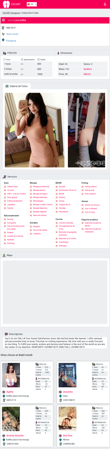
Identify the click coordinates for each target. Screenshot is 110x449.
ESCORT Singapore (11, 13)
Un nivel (10, 190)
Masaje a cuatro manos (42, 204)
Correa (61, 201)
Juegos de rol (64, 204)
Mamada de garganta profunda (68, 233)
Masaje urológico (40, 194)
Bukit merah (12, 34)
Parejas (10, 232)
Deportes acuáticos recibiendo (93, 230)
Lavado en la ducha (15, 236)
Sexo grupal (12, 197)
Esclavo (62, 197)
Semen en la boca (92, 205)
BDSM (61, 194)
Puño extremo (90, 194)
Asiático (88, 69)
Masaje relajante (40, 212)
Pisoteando (63, 212)
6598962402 (69, 444)
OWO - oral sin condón (16, 194)
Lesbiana (37, 234)
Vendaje (62, 208)
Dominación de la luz (67, 190)
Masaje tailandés (40, 197)
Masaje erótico (39, 190)
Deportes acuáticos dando (93, 224)
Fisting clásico (91, 186)
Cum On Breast (91, 208)
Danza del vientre (40, 230)
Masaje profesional (41, 186)
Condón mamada (66, 223)
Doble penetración (14, 201)
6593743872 (69, 400)
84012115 (11, 400)
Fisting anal (89, 190)
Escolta (10, 219)
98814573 (10, 28)
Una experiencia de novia (67, 227)
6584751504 (12, 444)
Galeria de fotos (18, 86)
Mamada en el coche (67, 238)
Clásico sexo (12, 186)
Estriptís (36, 226)
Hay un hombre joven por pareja (15, 227)
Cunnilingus (63, 242)
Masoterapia (38, 201)
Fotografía (11, 223)
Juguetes (11, 204)
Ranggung (11, 40)
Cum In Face (90, 212)
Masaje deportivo (40, 208)
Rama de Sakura (40, 215)
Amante (62, 186)
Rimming (10, 243)
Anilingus (63, 246)
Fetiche (10, 208)
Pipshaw (10, 240)
